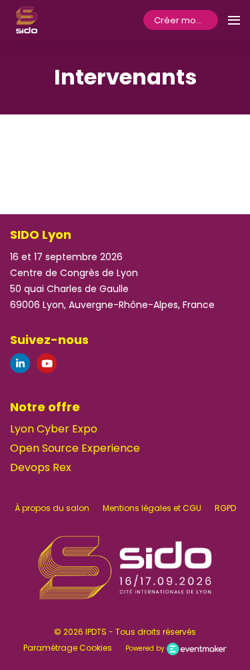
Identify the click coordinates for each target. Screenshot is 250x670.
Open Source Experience (75, 448)
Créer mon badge (186, 20)
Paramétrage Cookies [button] (67, 647)
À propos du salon (52, 508)
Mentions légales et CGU (152, 508)
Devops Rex (40, 467)
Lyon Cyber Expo (53, 428)
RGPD (225, 508)
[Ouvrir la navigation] (234, 20)
